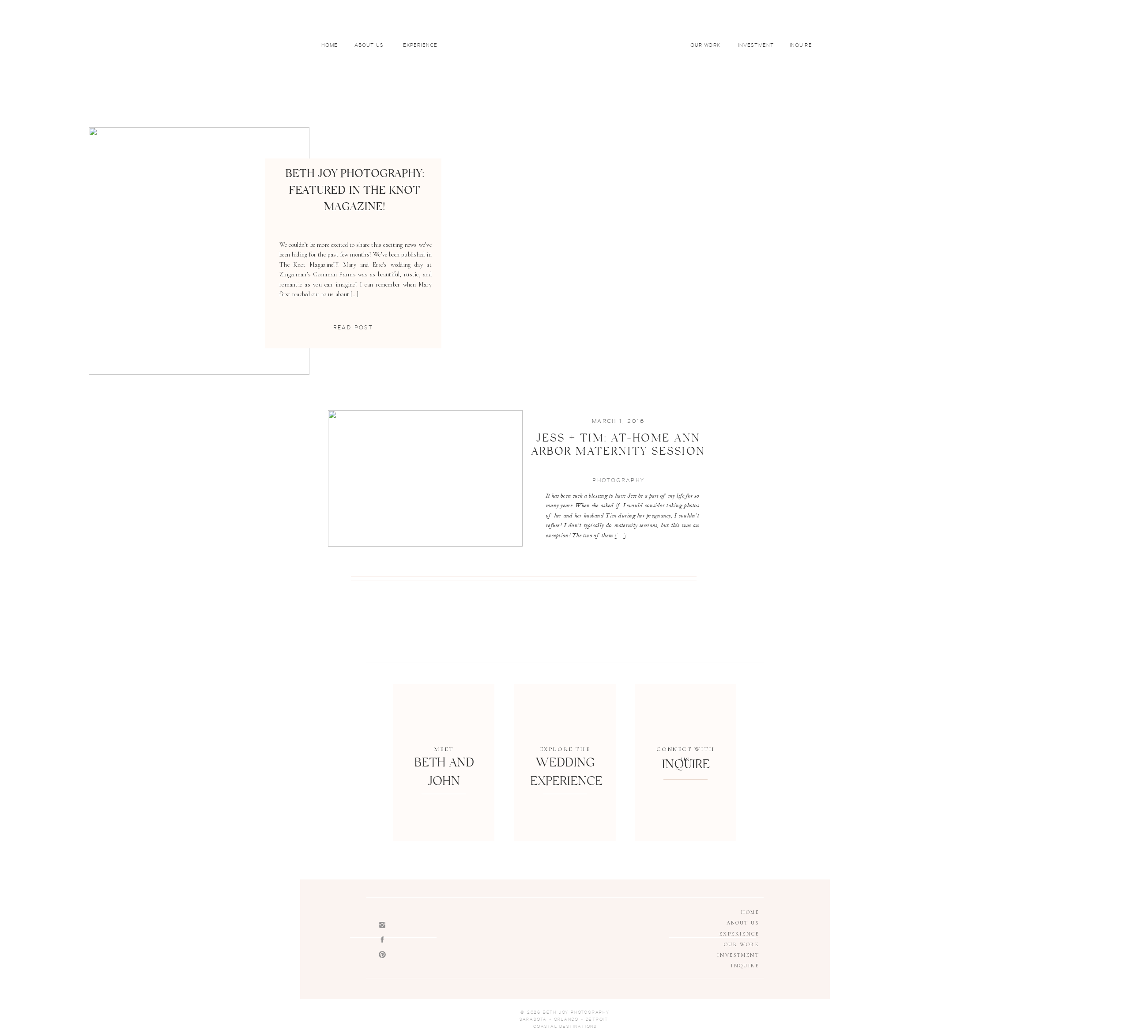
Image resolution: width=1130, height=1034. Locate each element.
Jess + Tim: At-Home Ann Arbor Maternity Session (618, 446)
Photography (618, 480)
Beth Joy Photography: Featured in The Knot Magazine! (354, 192)
